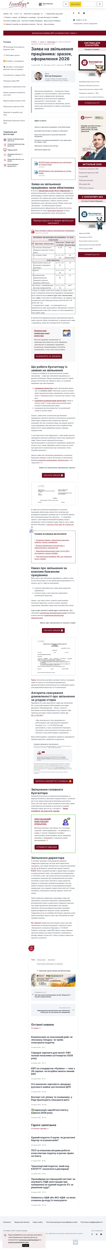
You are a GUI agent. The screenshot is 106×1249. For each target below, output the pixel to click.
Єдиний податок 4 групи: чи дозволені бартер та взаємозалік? (53, 1139)
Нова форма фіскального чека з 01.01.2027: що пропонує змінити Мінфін (52, 552)
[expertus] (44, 4)
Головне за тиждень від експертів (50, 534)
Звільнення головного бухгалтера (46, 146)
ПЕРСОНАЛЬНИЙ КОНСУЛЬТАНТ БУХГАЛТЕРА (42, 821)
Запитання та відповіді (33, 14)
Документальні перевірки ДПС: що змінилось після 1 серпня (53, 557)
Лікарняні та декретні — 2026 (88, 93)
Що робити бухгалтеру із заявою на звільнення (51, 131)
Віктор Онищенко (53, 76)
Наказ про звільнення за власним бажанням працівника (50, 135)
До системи (75, 4)
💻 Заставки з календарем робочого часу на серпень (13, 68)
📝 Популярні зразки (11, 55)
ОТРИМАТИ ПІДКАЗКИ (46, 847)
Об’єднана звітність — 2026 (15, 155)
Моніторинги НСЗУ (85, 237)
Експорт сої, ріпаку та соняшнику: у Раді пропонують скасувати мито (51, 1098)
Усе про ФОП (83, 176)
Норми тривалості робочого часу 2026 (14, 93)
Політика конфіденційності (92, 1222)
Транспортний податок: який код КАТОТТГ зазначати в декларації (50, 1167)
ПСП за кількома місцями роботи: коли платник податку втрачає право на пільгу (52, 1153)
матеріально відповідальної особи (53, 613)
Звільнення (51, 959)
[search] (66, 4)
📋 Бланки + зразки (10, 17)
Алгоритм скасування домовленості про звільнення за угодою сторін (52, 141)
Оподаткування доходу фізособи (15, 145)
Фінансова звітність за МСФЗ (15, 160)
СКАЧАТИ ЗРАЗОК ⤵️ (53, 475)
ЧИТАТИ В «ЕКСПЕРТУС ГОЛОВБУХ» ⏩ (53, 781)
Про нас (39, 24)
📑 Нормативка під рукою (53, 14)
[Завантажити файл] (36, 164)
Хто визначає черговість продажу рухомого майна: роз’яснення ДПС (51, 1085)
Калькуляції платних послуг (88, 241)
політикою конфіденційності (29, 1240)
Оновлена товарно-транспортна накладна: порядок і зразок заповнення (51, 541)
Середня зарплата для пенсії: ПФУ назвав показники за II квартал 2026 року (52, 1055)
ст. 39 (39, 868)
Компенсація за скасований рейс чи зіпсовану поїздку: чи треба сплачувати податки (51, 1040)
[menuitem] (8, 14)
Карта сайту (38, 1222)
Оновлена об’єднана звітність (89, 85)
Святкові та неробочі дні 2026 (12, 113)
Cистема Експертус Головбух (47, 17)
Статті (18, 14)
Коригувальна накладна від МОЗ (90, 245)
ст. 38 (34, 868)
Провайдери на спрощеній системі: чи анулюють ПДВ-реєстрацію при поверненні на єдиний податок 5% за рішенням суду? (53, 1183)
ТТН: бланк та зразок (86, 188)
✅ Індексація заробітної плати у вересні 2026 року (49, 1111)
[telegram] (78, 13)
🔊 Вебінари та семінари (27, 17)
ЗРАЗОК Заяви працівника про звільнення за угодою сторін (55, 163)
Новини (7, 14)
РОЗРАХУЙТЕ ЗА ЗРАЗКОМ (48, 356)
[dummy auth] (89, 4)
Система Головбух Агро (11, 21)
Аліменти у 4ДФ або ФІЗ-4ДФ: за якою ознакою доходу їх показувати (53, 1199)
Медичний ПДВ (84, 233)
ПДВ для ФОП (12, 150)
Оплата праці (51, 42)
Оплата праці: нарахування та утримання (50, 964)
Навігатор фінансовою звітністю (15, 140)
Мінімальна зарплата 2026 (13, 106)
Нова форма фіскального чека (89, 82)
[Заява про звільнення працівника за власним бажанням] (53, 504)
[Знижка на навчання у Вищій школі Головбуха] (53, 980)
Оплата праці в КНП (86, 249)
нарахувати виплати (55, 210)
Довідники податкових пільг (14, 86)
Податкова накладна (86, 180)
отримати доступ (92, 103)
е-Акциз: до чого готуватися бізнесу (91, 97)
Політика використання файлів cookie (61, 1222)
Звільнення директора (42, 150)
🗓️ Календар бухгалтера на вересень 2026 (13, 48)
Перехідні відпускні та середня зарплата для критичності (53, 221)
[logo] (18, 4)
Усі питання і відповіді (38, 1128)
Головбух (34, 42)
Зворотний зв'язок (22, 1222)
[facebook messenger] (84, 13)
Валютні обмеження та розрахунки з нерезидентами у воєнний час (49, 546)
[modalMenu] (100, 4)
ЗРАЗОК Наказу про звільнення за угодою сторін (55, 172)
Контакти (7, 1222)
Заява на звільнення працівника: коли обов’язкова (52, 127)
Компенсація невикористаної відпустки (42, 333)
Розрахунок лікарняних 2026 (88, 169)
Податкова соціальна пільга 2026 (14, 121)
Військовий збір (84, 184)
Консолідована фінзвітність (12, 165)
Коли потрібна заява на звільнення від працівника (54, 230)
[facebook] (73, 13)
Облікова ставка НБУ (11, 81)
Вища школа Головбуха (52, 21)
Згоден (25, 1245)
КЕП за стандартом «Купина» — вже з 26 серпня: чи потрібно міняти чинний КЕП (53, 1071)
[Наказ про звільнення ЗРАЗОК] (53, 675)
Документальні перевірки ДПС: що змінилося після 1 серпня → (54, 33)
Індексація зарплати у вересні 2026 (91, 89)
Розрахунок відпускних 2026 (88, 173)
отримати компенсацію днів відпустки (53, 460)
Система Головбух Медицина (32, 21)
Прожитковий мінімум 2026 (14, 101)
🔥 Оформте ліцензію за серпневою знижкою (19, 24)
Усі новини (35, 1028)
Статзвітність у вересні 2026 (14, 75)
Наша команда (49, 24)
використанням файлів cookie (18, 1242)
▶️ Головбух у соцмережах (13, 61)
